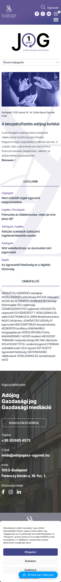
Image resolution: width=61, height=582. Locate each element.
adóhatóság (29, 297)
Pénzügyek (18, 209)
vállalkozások (9, 356)
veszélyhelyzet (47, 356)
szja (24, 348)
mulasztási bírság (24, 340)
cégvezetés (48, 308)
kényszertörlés (25, 324)
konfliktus (21, 328)
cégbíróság (28, 305)
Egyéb (5, 259)
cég (19, 305)
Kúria (46, 332)
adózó (6, 301)
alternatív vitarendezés (31, 301)
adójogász (53, 297)
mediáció (36, 336)
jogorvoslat (8, 324)
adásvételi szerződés (16, 293)
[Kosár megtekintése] (56, 14)
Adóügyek (7, 112)
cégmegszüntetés (14, 308)
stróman (53, 344)
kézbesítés (9, 328)
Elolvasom (8, 160)
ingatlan (8, 320)
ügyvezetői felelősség (14, 352)
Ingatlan (6, 209)
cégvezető (8, 312)
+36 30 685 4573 (16, 440)
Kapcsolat (53, 7)
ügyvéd (31, 348)
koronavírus (36, 328)
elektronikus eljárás (22, 316)
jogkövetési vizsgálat (38, 320)
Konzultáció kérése (24, 423)
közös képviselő (32, 332)
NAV (37, 340)
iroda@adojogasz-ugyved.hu (26, 455)
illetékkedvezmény (48, 316)
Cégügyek (7, 193)
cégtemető (33, 308)
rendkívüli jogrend (36, 344)
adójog (41, 297)
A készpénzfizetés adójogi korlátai (30, 124)
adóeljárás (36, 293)
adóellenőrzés (12, 297)
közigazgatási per (11, 332)
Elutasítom (30, 561)
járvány (18, 320)
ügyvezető (44, 348)
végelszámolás (27, 356)
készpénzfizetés (46, 324)
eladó (5, 316)
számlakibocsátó (11, 348)
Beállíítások (30, 570)
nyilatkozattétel (13, 344)
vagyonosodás (37, 352)
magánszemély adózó (16, 336)
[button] (38, 575)
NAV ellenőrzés (48, 340)
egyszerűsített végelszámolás (35, 312)
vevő (5, 359)
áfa (12, 301)
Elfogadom (30, 552)
